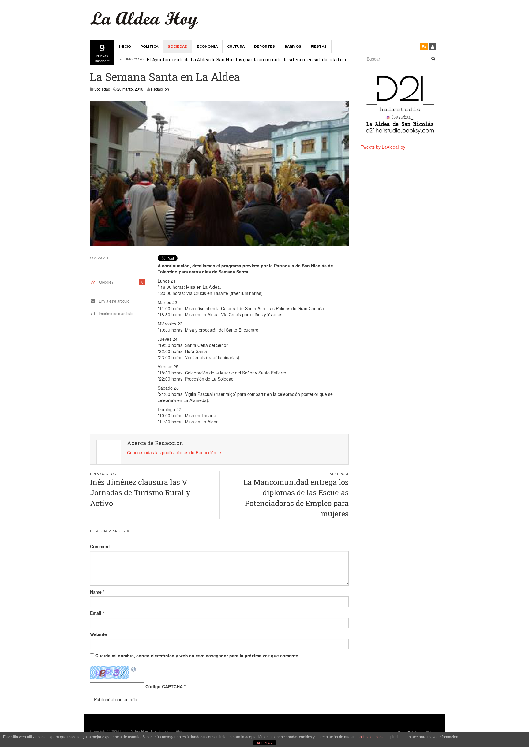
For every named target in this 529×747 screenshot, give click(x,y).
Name (96, 592)
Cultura (236, 46)
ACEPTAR (264, 743)
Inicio (125, 46)
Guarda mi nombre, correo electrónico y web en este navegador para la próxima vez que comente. (197, 655)
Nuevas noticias (101, 51)
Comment (100, 546)
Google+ (106, 281)
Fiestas (319, 46)
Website (98, 634)
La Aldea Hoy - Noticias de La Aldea (155, 731)
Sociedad (177, 46)
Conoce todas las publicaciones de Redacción (174, 452)
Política (149, 46)
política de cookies (373, 737)
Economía (207, 46)
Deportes (264, 46)
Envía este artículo (113, 300)
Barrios (292, 46)
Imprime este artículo (115, 313)
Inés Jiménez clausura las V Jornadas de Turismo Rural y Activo (140, 492)
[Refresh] (133, 669)
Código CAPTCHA (164, 686)
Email (95, 613)
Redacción (160, 88)
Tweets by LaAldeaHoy (383, 147)
